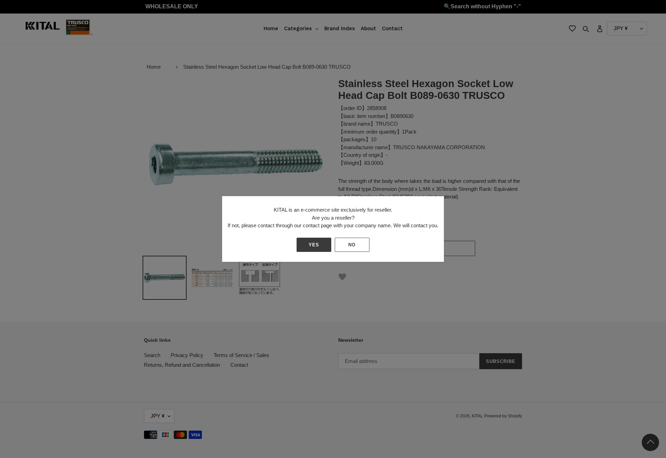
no (352, 244)
